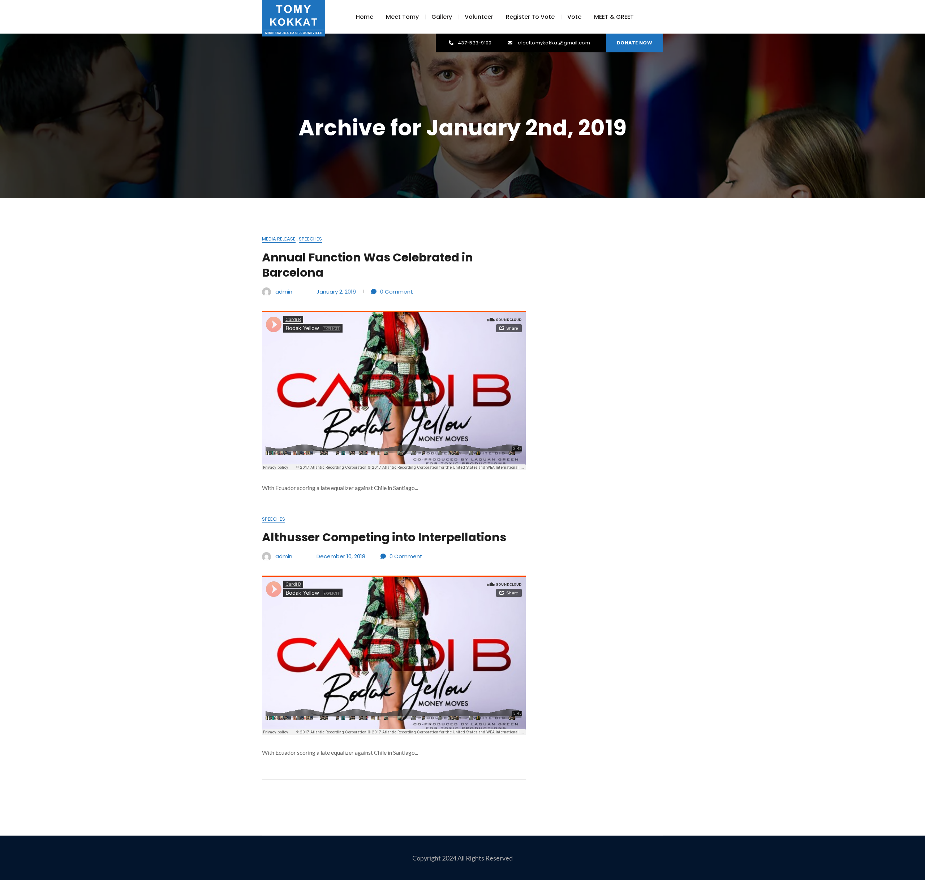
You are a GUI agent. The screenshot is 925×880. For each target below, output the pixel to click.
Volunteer (479, 17)
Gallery (441, 17)
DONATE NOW (634, 42)
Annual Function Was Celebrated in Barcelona (367, 265)
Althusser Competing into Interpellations (384, 537)
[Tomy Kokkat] (293, 18)
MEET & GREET (614, 17)
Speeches (310, 238)
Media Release (279, 238)
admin (283, 291)
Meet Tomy (402, 17)
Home (364, 17)
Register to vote (530, 17)
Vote (574, 17)
